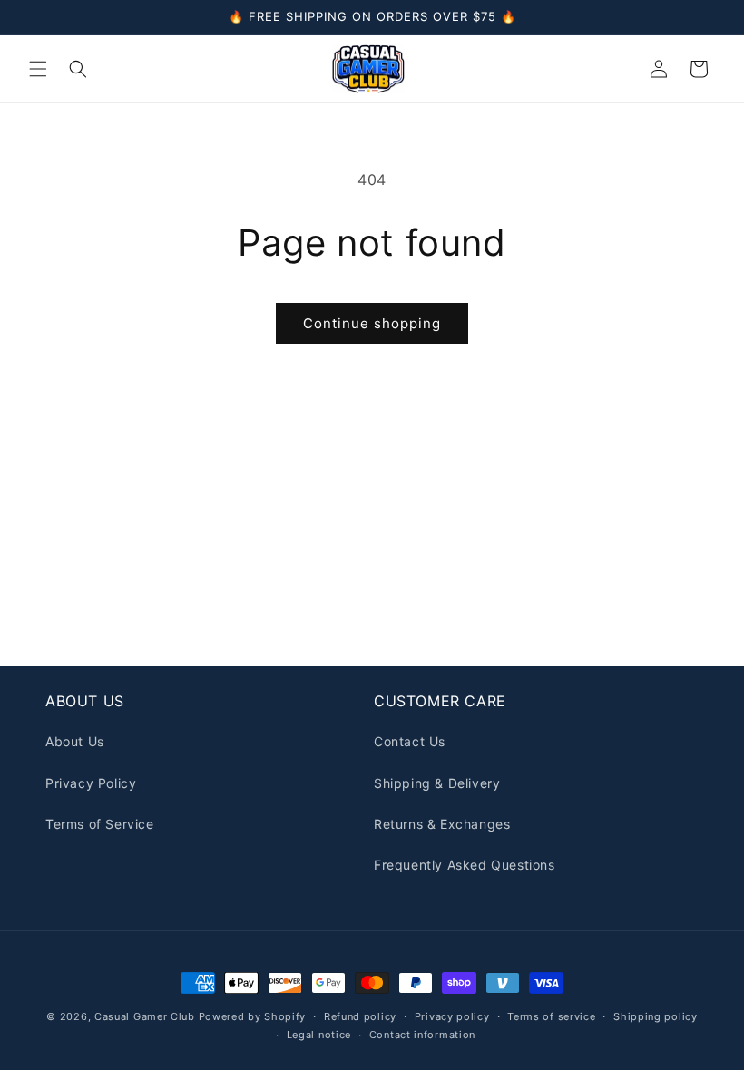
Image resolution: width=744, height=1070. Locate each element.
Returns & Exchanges (442, 824)
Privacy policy (452, 1016)
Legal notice (319, 1034)
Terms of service (551, 1016)
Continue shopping (372, 323)
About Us (74, 741)
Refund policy (360, 1016)
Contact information (422, 1034)
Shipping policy (655, 1016)
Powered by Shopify (253, 1016)
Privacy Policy (90, 783)
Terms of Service (99, 824)
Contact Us (409, 741)
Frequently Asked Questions (464, 864)
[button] (38, 69)
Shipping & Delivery (437, 783)
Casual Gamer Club (144, 1016)
